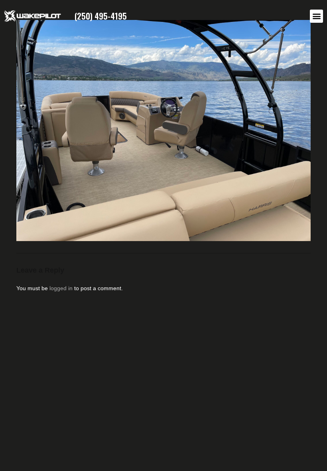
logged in (61, 288)
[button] (316, 16)
